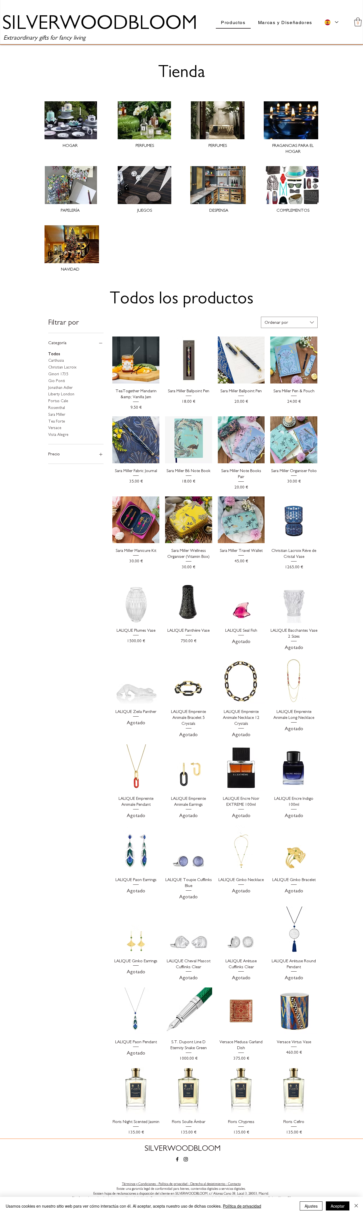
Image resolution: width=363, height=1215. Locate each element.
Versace (54, 428)
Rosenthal (56, 408)
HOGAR (70, 145)
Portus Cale (58, 401)
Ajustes (311, 1206)
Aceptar (338, 1206)
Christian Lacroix (62, 367)
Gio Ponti (56, 381)
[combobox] (289, 322)
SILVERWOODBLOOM (183, 1148)
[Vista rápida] (135, 360)
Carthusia (56, 361)
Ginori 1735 (58, 374)
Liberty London (61, 394)
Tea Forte (56, 421)
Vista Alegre (58, 435)
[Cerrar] (356, 1205)
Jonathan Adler (60, 388)
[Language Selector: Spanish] (331, 22)
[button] (358, 22)
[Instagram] (186, 1159)
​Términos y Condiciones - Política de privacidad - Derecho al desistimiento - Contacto (181, 1184)
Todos (54, 354)
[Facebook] (177, 1159)
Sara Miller (56, 415)
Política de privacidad (242, 1206)
